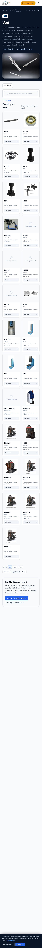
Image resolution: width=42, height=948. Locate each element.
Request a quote (29, 3)
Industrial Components (17, 10)
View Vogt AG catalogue (13, 602)
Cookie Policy (11, 940)
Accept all (20, 944)
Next (23, 572)
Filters (9, 85)
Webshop (9, 10)
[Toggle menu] (38, 3)
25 (10, 567)
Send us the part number (16, 598)
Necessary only (8, 944)
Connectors (31, 10)
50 (15, 567)
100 (20, 567)
